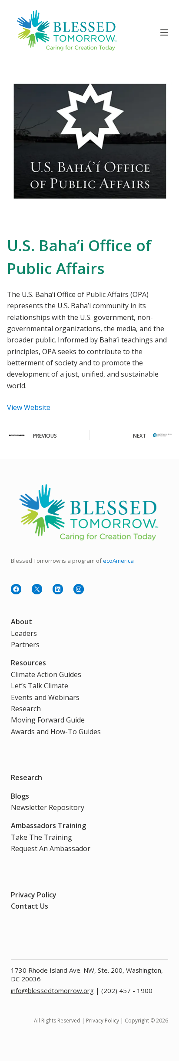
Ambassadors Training (48, 825)
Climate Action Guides (46, 674)
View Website (28, 407)
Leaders (24, 633)
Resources (28, 663)
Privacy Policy (33, 895)
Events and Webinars (45, 697)
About (21, 621)
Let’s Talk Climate (39, 685)
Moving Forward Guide (48, 720)
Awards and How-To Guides (56, 731)
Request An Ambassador (50, 848)
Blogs (20, 796)
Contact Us (29, 906)
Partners (25, 644)
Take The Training (41, 837)
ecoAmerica (118, 560)
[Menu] (164, 32)
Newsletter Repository (47, 807)
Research (26, 708)
